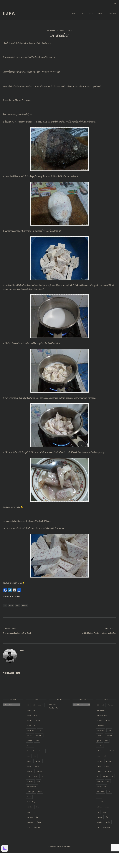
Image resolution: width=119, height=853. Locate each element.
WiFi (34, 812)
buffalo (38, 720)
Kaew (9, 13)
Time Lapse (30, 792)
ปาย (28, 827)
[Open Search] (115, 4)
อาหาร (11, 605)
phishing (38, 761)
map (28, 756)
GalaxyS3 (39, 735)
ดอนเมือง (30, 822)
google (29, 741)
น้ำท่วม (39, 822)
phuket (37, 766)
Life (82, 13)
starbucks (30, 781)
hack (37, 741)
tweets (29, 797)
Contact (112, 13)
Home (74, 13)
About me (52, 704)
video (37, 807)
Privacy (29, 771)
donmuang (30, 730)
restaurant (39, 771)
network (29, 761)
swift (38, 781)
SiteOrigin (68, 846)
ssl (43, 776)
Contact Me (53, 708)
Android (40, 705)
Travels (101, 13)
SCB (28, 776)
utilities (29, 807)
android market (32, 715)
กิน (5, 605)
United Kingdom (32, 802)
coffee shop (31, 725)
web (28, 812)
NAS (35, 756)
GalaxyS (30, 735)
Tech (91, 13)
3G (28, 705)
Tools (39, 792)
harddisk (30, 746)
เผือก (17, 605)
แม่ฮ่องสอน (37, 827)
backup (29, 720)
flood (39, 730)
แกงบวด (24, 605)
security (35, 776)
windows (30, 817)
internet (42, 751)
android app (31, 710)
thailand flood (31, 786)
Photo (29, 766)
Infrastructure (31, 751)
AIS (34, 705)
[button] (4, 848)
